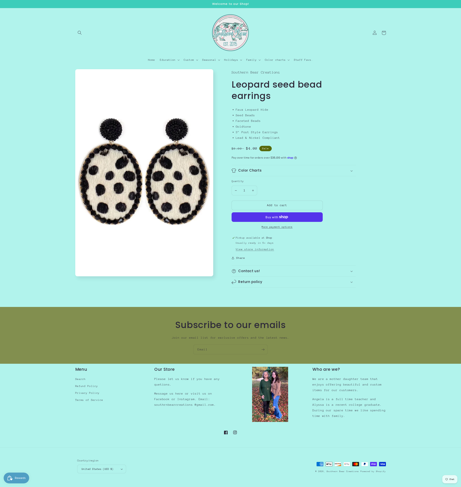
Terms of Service (89, 399)
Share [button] (240, 257)
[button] (79, 32)
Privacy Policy (87, 392)
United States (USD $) (98, 469)
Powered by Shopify (373, 471)
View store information (255, 249)
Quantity (238, 181)
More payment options (277, 226)
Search (80, 378)
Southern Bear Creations (343, 471)
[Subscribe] (263, 349)
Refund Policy (86, 386)
